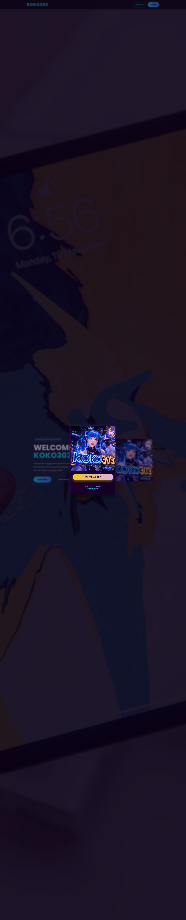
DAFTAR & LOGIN (93, 477)
